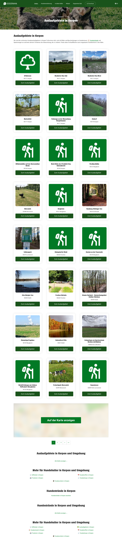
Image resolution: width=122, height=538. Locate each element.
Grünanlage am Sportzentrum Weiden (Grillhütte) (94, 341)
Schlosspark (28, 252)
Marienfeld (27, 119)
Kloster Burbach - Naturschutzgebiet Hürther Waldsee (94, 296)
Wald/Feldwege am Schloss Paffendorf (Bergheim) (27, 386)
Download (91, 3)
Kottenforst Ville (61, 340)
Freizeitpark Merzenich (61, 385)
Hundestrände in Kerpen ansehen (61, 495)
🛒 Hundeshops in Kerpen (85, 478)
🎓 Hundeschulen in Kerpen (61, 481)
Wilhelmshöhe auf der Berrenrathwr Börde (28, 165)
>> (68, 442)
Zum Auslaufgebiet (27, 83)
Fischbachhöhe (94, 164)
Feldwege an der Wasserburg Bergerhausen (61, 120)
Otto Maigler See (27, 295)
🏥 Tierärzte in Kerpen (36, 478)
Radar (36, 3)
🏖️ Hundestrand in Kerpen (36, 530)
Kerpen (68, 16)
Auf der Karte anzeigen (61, 420)
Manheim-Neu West (94, 76)
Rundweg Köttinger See (94, 209)
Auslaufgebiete (60, 16)
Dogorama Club (77, 3)
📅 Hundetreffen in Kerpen (85, 475)
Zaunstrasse (94, 385)
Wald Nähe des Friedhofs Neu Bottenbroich (61, 165)
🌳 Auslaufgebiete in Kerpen (85, 527)
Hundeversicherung (46, 3)
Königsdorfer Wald (61, 252)
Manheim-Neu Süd (61, 76)
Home (53, 16)
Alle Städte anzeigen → (61, 461)
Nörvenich (27, 209)
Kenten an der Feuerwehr (94, 252)
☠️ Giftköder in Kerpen (36, 475)
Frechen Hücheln (60, 295)
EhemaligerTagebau (27, 340)
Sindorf (94, 119)
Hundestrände (94, 40)
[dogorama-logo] (10, 3)
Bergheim (61, 209)
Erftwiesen (27, 76)
